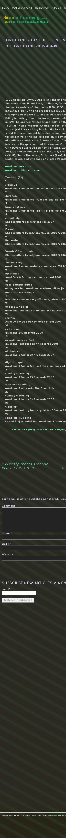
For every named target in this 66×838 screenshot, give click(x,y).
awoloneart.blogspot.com (22, 170)
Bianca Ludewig (26, 21)
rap (63, 429)
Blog (5, 8)
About (56, 8)
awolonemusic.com (18, 166)
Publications (22, 8)
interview (54, 429)
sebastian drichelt (57, 815)
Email (5, 544)
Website (7, 554)
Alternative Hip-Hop (24, 429)
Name (6, 533)
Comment (8, 506)
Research (42, 8)
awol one (42, 429)
